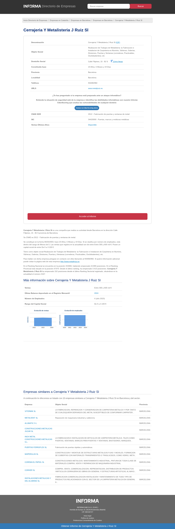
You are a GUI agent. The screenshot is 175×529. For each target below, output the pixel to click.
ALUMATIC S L (31, 423)
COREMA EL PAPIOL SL (34, 462)
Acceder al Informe (87, 216)
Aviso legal (87, 516)
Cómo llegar (117, 61)
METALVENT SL (31, 418)
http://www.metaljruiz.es (69, 261)
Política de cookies (87, 518)
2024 (96, 293)
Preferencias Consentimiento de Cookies (87, 520)
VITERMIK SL (30, 411)
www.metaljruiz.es (95, 88)
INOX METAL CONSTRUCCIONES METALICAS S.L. (38, 439)
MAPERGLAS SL (31, 454)
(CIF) (118, 42)
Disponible (92, 125)
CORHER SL (30, 470)
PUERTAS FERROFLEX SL (36, 447)
